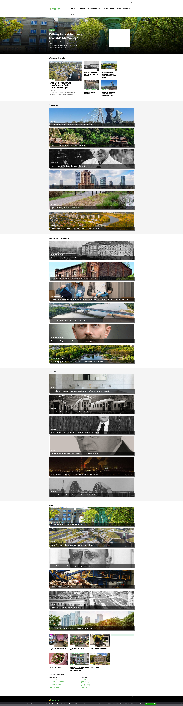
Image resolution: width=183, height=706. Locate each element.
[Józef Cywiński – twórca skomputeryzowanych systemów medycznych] (91, 425)
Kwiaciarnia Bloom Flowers (99, 648)
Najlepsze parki (84, 677)
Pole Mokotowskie (85, 682)
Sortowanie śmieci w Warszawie (61, 587)
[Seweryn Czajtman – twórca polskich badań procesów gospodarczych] (91, 445)
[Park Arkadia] (100, 659)
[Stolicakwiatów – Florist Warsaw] (79, 640)
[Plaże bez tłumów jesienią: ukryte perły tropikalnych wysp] (91, 137)
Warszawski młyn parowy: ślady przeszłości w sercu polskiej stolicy (73, 278)
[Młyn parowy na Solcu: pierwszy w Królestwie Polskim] (91, 66)
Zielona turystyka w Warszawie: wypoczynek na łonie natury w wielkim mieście (78, 362)
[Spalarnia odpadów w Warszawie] (91, 85)
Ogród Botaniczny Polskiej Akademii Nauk (65, 208)
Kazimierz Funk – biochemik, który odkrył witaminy (68, 166)
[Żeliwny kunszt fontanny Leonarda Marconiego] (91, 516)
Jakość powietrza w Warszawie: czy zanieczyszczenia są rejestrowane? (74, 474)
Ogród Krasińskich (85, 687)
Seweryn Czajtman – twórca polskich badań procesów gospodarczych (74, 453)
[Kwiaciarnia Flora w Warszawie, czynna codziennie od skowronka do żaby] (79, 659)
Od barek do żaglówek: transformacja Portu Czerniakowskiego (61, 85)
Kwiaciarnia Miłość (55, 667)
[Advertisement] (119, 38)
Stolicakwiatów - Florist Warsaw (57, 681)
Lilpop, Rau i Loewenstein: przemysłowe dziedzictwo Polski (71, 412)
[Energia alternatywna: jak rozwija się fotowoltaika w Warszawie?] (91, 620)
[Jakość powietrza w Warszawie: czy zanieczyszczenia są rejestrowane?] (91, 466)
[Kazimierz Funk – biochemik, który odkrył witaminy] (91, 158)
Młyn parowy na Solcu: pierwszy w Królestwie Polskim (91, 74)
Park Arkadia (95, 667)
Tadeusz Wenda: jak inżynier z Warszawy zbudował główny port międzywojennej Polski (80, 341)
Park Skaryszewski (85, 685)
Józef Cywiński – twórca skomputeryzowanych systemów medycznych (75, 432)
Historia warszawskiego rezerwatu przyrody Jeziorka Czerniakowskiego (75, 228)
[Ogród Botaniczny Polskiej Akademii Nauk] (91, 200)
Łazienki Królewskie (85, 679)
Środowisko (105, 89)
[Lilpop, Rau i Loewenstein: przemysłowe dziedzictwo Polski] (91, 404)
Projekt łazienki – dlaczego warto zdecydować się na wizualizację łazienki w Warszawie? (80, 391)
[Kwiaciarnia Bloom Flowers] (100, 640)
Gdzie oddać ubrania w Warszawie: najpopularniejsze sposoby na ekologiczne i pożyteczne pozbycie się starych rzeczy (90, 299)
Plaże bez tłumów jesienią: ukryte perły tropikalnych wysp (70, 145)
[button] (131, 3)
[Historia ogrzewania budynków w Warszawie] (91, 600)
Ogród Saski (84, 681)
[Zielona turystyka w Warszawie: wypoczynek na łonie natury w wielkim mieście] (109, 66)
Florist (51, 664)
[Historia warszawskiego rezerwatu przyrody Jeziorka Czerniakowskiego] (91, 221)
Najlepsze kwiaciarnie (54, 677)
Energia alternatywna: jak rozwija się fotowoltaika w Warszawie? (72, 628)
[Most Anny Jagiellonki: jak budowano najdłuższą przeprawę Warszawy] (91, 312)
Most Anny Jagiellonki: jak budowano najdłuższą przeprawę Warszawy (75, 320)
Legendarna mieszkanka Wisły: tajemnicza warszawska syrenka (108, 94)
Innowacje (54, 387)
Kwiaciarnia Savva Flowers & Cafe (58, 682)
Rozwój (52, 30)
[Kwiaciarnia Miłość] (58, 659)
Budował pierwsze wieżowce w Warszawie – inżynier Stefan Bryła (73, 495)
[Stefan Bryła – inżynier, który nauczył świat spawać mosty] (91, 558)
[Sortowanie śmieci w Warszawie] (91, 579)
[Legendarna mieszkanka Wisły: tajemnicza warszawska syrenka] (109, 85)
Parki (92, 664)
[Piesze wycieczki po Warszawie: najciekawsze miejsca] (91, 179)
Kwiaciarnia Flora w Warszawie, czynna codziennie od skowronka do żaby (79, 669)
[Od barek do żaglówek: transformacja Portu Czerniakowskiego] (65, 71)
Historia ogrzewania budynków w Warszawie (66, 607)
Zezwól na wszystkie (151, 703)
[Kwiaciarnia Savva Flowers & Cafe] (58, 640)
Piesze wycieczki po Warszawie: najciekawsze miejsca (69, 187)
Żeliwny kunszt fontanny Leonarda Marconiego (67, 524)
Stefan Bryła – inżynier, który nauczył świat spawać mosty (70, 566)
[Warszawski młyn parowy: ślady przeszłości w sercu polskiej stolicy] (91, 271)
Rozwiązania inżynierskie (90, 70)
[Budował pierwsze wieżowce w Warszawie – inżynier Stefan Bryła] (91, 487)
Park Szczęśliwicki (85, 684)
